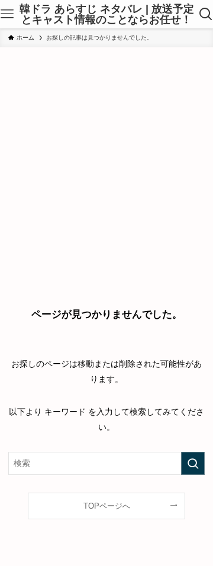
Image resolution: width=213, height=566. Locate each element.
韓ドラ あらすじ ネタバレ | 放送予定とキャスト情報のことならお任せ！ (107, 14)
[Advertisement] (106, 159)
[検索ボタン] (206, 14)
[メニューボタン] (7, 14)
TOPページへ (106, 506)
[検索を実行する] (193, 463)
